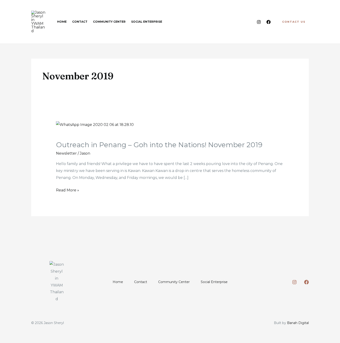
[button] (294, 21)
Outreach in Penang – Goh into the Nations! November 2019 (159, 144)
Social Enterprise (214, 282)
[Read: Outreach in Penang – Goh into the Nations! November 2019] (95, 124)
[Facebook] (268, 22)
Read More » (67, 189)
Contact (140, 282)
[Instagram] (259, 22)
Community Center (174, 282)
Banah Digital (298, 323)
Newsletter (66, 153)
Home (118, 282)
